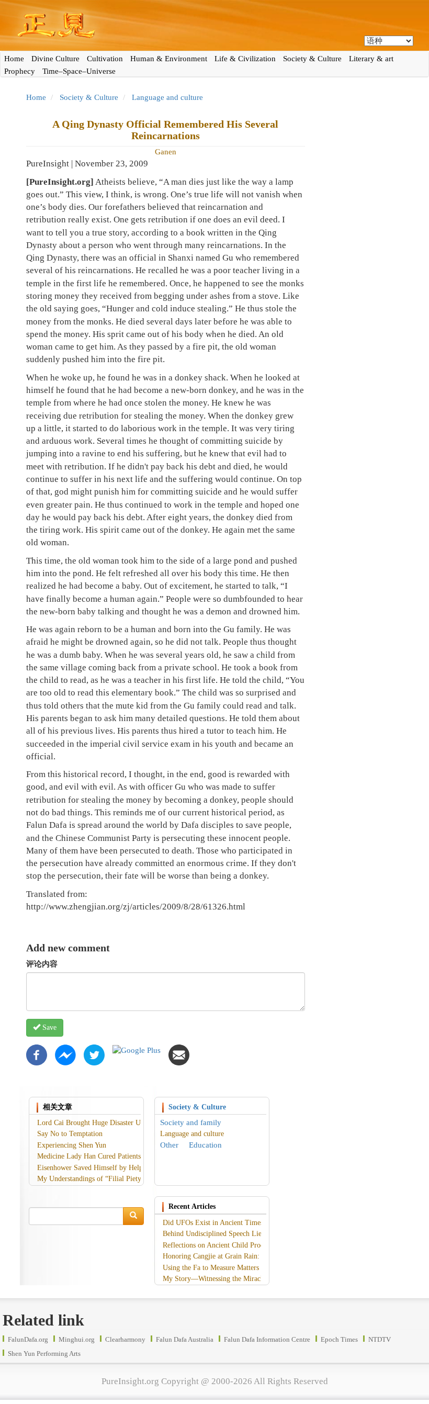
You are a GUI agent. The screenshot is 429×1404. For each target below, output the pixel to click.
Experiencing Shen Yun (71, 1145)
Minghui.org (77, 1339)
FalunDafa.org (28, 1339)
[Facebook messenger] (65, 1054)
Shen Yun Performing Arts (44, 1353)
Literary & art (371, 58)
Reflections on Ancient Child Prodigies (220, 1245)
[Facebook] (36, 1054)
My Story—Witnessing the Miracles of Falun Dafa (237, 1279)
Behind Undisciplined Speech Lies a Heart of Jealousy (243, 1234)
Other (169, 1145)
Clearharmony (125, 1339)
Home (14, 58)
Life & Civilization (245, 58)
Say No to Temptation (70, 1134)
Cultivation (105, 58)
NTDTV (379, 1339)
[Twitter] (94, 1054)
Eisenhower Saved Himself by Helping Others (105, 1168)
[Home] (214, 25)
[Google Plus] (136, 1050)
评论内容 (42, 964)
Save (48, 1027)
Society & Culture (312, 58)
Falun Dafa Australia (184, 1339)
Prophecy (19, 71)
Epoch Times (339, 1339)
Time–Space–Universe (79, 71)
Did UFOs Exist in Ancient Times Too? (221, 1223)
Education (205, 1145)
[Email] (178, 1054)
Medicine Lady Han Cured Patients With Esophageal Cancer (126, 1156)
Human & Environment (168, 58)
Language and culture (167, 97)
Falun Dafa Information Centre (267, 1339)
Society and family (190, 1122)
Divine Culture (55, 58)
